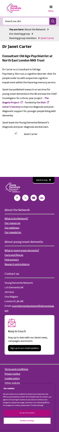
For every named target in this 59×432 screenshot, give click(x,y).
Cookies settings (27, 421)
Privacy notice (12, 373)
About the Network (35, 29)
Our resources (12, 223)
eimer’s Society (11, 106)
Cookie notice (12, 378)
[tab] (16, 29)
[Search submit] (52, 21)
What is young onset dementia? (22, 250)
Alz (42, 102)
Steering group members (23, 38)
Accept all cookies (27, 413)
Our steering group (19, 33)
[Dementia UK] (14, 8)
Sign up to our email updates (24, 348)
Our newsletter (13, 232)
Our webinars (12, 227)
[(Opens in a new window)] (17, 198)
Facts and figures (14, 255)
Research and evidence (17, 264)
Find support (12, 259)
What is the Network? (16, 218)
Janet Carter (47, 38)
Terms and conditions (16, 369)
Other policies (12, 383)
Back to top (42, 180)
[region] (27, 407)
